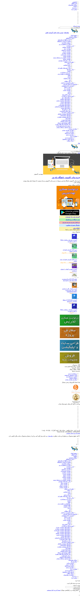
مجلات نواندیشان (72, 5)
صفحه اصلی (74, 35)
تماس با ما (74, 9)
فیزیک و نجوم (67, 495)
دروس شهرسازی (66, 555)
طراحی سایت (70, 563)
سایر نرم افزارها (66, 109)
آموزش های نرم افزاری (68, 96)
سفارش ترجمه (70, 134)
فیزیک (69, 93)
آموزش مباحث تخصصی (67, 85)
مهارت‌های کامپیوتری (65, 111)
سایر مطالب (67, 81)
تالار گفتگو (74, 3)
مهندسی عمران (67, 51)
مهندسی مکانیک (66, 47)
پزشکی (69, 63)
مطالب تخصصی (73, 37)
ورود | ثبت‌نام (76, 26)
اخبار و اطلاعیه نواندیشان (64, 40)
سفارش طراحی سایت (68, 130)
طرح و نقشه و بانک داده (68, 112)
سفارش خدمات (73, 128)
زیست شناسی (67, 65)
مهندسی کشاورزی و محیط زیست (62, 57)
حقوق (69, 75)
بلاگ (79, 143)
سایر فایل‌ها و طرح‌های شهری (63, 124)
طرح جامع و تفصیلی (65, 121)
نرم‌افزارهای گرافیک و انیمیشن (63, 106)
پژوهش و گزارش (66, 42)
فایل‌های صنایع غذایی (65, 115)
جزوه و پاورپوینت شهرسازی (63, 126)
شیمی (69, 66)
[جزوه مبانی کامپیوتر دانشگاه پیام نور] (61, 174)
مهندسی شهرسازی (66, 54)
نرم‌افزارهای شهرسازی (65, 105)
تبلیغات (75, 6)
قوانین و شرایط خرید (71, 376)
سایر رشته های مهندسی (64, 60)
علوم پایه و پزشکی (69, 62)
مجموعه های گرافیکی (65, 557)
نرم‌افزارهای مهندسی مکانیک (63, 533)
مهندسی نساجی (63, 487)
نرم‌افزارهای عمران (65, 102)
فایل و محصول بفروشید (71, 375)
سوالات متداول (73, 378)
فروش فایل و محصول (68, 139)
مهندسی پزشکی (63, 486)
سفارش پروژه (70, 131)
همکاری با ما (73, 136)
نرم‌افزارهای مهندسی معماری (63, 529)
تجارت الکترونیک (66, 94)
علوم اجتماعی (67, 505)
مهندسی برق (67, 48)
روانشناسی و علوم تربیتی (64, 74)
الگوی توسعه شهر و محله (64, 123)
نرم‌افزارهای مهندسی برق (64, 532)
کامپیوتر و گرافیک (66, 50)
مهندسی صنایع (67, 59)
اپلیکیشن (74, 2)
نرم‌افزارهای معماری (65, 103)
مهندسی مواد (64, 483)
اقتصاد (69, 71)
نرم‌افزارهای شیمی (66, 108)
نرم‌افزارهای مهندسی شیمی (63, 100)
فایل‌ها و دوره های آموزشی (70, 84)
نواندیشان (50, 436)
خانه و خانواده (67, 78)
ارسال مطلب (70, 140)
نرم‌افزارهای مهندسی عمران (63, 527)
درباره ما (74, 8)
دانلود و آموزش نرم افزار (67, 83)
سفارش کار (74, 561)
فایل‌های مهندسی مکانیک (64, 114)
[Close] (79, 590)
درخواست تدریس (69, 137)
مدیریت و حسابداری (65, 72)
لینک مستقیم (69, 433)
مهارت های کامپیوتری (65, 539)
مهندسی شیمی (67, 56)
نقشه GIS (68, 118)
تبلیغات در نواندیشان (68, 575)
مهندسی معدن (64, 484)
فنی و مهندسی (70, 45)
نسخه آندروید (76, 433)
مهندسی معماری (66, 53)
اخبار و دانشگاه (70, 38)
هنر (70, 80)
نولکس (75, 456)
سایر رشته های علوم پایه (64, 68)
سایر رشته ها (70, 69)
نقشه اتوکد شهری (66, 120)
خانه (79, 153)
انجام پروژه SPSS (69, 133)
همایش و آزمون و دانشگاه (64, 41)
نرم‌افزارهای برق (66, 97)
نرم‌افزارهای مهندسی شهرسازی (62, 530)
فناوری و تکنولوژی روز (65, 44)
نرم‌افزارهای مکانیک (65, 99)
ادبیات (69, 77)
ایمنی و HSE (67, 87)
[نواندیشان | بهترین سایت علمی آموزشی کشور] (74, 148)
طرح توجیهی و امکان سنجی (63, 127)
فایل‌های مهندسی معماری (64, 117)
